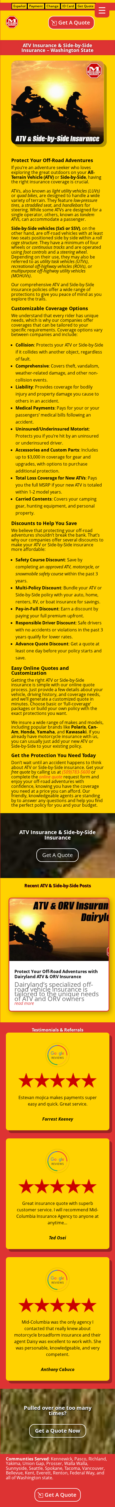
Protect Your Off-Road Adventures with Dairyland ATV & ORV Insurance (56, 974)
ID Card (68, 6)
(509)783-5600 (76, 772)
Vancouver (93, 1468)
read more (24, 1003)
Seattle (36, 1468)
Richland (97, 1459)
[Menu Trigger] (102, 10)
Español (19, 6)
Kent (29, 1473)
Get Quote (86, 6)
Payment (36, 6)
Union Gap (33, 1463)
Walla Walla (75, 1463)
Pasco (80, 1459)
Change (53, 6)
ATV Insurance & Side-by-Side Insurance (57, 834)
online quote (50, 777)
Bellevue (14, 1473)
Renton (60, 1473)
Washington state (34, 1478)
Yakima (13, 1463)
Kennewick (61, 1459)
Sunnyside (16, 1468)
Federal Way (82, 1473)
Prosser (54, 1463)
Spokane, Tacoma (62, 1468)
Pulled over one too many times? (57, 1410)
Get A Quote (74, 22)
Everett (43, 1473)
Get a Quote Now (57, 1430)
